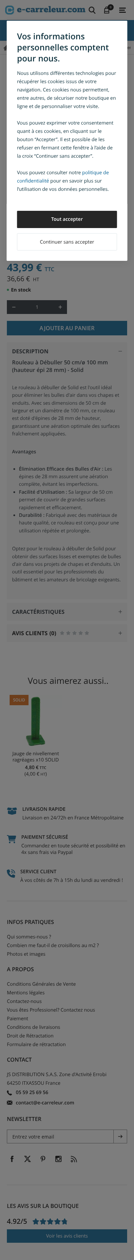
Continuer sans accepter (67, 242)
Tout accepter (67, 219)
